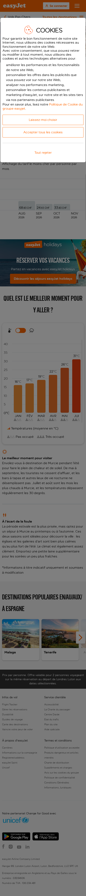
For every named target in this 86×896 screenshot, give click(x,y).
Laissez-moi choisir (43, 120)
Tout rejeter (43, 153)
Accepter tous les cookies (43, 132)
